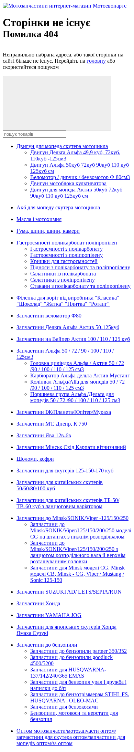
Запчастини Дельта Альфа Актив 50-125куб (67, 327)
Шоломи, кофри (35, 459)
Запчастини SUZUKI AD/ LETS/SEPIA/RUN (69, 592)
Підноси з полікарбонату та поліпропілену (80, 267)
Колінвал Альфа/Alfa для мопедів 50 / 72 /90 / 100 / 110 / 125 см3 (77, 385)
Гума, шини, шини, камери (48, 231)
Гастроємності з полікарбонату (66, 249)
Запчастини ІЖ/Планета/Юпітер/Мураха (63, 412)
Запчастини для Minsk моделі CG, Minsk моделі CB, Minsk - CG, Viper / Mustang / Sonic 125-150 (77, 574)
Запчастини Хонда (38, 603)
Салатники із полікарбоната (63, 273)
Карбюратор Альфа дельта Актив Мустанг (80, 375)
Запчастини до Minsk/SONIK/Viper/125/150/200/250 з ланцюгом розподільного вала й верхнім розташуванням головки (77, 552)
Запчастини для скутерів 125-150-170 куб (64, 470)
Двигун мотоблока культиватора (68, 183)
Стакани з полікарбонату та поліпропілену (80, 286)
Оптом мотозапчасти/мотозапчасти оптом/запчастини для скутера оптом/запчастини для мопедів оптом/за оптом (70, 737)
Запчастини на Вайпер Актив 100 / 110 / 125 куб (73, 339)
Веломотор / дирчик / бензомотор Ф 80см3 (80, 177)
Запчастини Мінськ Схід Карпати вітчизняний (71, 447)
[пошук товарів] (57, 103)
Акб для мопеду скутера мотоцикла (58, 207)
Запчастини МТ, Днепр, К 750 (51, 424)
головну (96, 61)
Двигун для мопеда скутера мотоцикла (62, 146)
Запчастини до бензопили (46, 645)
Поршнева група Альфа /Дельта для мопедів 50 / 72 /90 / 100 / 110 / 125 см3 (75, 397)
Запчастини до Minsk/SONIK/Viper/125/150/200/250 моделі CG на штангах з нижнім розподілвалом (80, 530)
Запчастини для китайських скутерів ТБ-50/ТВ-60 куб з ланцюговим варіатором (67, 503)
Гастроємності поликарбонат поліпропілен (66, 243)
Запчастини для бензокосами (64, 707)
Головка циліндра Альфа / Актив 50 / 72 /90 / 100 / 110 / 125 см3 (77, 366)
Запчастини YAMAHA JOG (48, 615)
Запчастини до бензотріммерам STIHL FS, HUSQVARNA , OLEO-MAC (79, 697)
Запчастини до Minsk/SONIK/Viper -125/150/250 (72, 518)
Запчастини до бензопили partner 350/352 (78, 651)
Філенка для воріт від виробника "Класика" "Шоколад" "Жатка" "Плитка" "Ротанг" (67, 301)
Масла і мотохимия (39, 219)
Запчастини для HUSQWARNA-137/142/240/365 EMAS (68, 673)
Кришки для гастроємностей (64, 261)
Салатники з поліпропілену (62, 280)
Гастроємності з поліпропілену (66, 255)
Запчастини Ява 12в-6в (43, 435)
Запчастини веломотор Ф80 (48, 315)
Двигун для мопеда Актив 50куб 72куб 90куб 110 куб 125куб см (76, 193)
